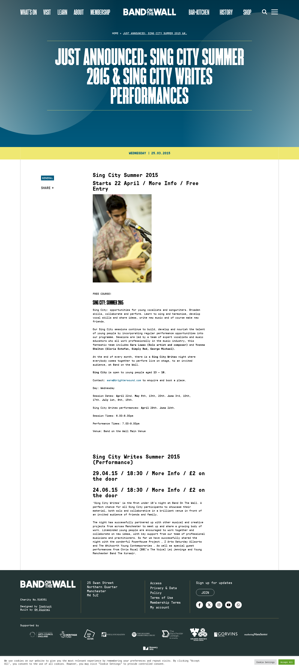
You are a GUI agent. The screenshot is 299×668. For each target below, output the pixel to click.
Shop (247, 12)
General (47, 178)
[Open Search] (264, 12)
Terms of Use (161, 597)
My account (159, 607)
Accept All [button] (286, 662)
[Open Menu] (274, 12)
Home (115, 33)
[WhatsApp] (238, 604)
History (226, 12)
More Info (163, 183)
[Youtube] (228, 604)
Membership (100, 12)
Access (156, 583)
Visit (47, 12)
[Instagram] (218, 604)
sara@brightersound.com (124, 380)
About (79, 12)
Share (46, 188)
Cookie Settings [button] (265, 662)
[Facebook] (199, 604)
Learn (62, 12)
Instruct (45, 606)
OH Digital (42, 609)
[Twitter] (209, 604)
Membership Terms (165, 602)
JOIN (205, 592)
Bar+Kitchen (199, 12)
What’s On (28, 12)
